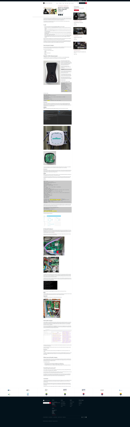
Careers (71, 406)
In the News (71, 403)
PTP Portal (80, 0)
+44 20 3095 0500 (70, 0)
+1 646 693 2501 (76, 0)
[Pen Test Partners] (47, 3)
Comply (62, 406)
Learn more (76, 10)
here (54, 232)
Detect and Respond (63, 403)
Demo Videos (80, 403)
